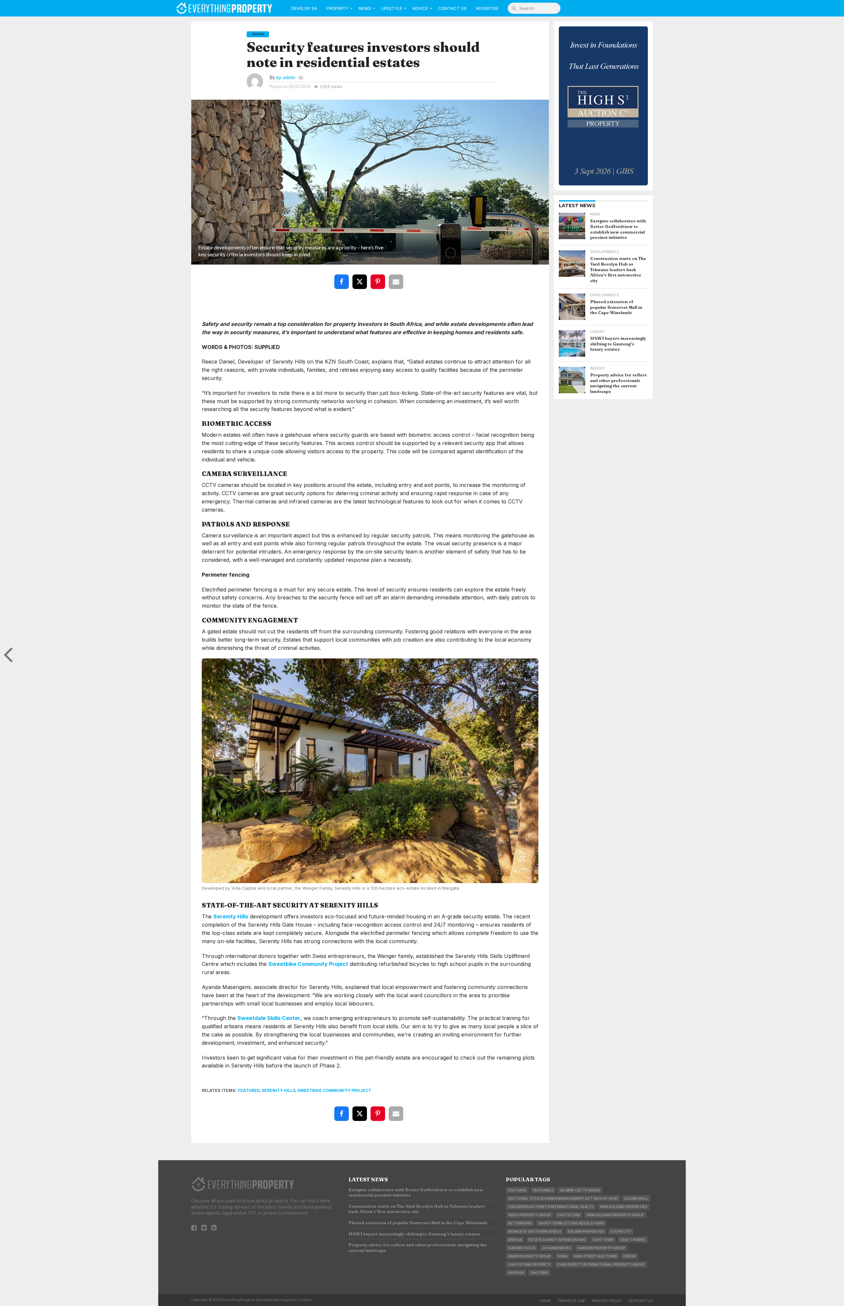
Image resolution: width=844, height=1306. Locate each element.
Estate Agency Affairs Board (557, 1240)
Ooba (562, 1256)
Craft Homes (633, 1240)
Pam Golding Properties (623, 1207)
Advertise (487, 8)
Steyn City (620, 1231)
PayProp (516, 1273)
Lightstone (568, 1215)
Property (337, 8)
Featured (249, 1090)
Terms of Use (571, 1300)
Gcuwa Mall (636, 1198)
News (365, 8)
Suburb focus (521, 1248)
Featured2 (543, 1190)
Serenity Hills (230, 916)
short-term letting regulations (571, 1223)
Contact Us (452, 8)
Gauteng (539, 1273)
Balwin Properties (586, 1231)
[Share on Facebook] (342, 277)
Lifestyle (391, 8)
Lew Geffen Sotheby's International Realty (551, 1207)
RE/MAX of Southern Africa (534, 1231)
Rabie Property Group (529, 1256)
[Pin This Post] (379, 277)
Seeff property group (529, 1215)
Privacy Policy (607, 1300)
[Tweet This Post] (361, 277)
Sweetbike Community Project (308, 964)
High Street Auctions (595, 1256)
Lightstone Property (529, 1264)
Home (545, 1300)
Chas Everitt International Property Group (601, 1264)
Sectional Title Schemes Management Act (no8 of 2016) (563, 1198)
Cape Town (603, 1240)
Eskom (629, 1256)
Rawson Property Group (601, 1248)
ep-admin (285, 77)
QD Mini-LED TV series (580, 1190)
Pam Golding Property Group (615, 1215)
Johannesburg (556, 1248)
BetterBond (520, 1223)
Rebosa (515, 1240)
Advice (420, 8)
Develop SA (304, 8)
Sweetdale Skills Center (268, 1018)
